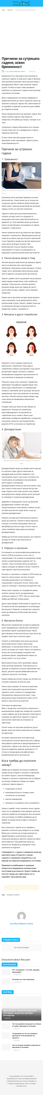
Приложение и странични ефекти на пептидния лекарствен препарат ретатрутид (19, 1013)
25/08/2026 (16, 1028)
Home (3, 10)
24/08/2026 (16, 1050)
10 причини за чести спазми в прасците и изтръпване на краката (24, 1035)
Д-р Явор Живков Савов (16, 71)
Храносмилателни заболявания (25, 10)
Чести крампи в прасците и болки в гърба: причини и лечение (26, 1025)
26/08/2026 (7, 1018)
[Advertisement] (21, 33)
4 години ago (17, 974)
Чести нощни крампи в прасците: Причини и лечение (26, 1046)
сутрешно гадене (13, 895)
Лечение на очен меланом (23, 979)
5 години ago (17, 982)
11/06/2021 (32, 71)
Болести (10, 10)
